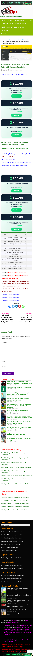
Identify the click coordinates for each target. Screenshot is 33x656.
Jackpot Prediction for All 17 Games (14, 631)
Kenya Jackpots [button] (20, 20)
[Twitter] (13, 306)
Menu (4, 34)
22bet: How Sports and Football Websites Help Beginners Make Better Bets (19, 422)
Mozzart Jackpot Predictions (17, 273)
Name (4, 361)
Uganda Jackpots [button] (20, 24)
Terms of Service (21, 640)
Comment (5, 342)
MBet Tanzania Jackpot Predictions (11, 578)
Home (3, 20)
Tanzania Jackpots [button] (7, 24)
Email (4, 367)
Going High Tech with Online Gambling (17, 588)
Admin (5, 70)
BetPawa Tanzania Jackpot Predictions (12, 575)
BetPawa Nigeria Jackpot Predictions (12, 565)
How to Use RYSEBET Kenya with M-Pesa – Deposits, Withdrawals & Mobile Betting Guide (19, 382)
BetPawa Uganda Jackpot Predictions (12, 558)
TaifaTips (14, 620)
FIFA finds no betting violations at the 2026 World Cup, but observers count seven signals (19, 416)
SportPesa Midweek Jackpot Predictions (12, 535)
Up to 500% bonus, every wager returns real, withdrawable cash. (16, 89)
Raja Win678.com (20, 633)
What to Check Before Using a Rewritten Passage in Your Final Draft (17, 411)
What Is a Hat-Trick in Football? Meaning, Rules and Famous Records (18, 399)
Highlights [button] (10, 20)
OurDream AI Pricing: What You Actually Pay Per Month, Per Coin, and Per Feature (18, 393)
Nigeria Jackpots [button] (6, 27)
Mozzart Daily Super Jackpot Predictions (12, 541)
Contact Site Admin (24, 653)
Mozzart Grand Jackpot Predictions (11, 544)
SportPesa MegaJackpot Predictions (11, 538)
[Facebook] (9, 306)
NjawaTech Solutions (13, 622)
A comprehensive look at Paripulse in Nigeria (19, 387)
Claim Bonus (16, 96)
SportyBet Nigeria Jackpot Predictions (12, 568)
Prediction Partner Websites (12, 625)
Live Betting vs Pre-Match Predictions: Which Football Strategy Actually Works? (19, 428)
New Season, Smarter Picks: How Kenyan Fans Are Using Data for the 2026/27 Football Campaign (19, 405)
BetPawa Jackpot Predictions (9, 547)
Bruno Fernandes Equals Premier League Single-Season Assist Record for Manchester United (19, 595)
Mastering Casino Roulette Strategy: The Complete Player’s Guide (18, 601)
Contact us (11, 641)
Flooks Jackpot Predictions (22, 40)
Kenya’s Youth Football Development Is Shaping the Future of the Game (17, 433)
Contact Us (4, 30)
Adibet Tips (25, 629)
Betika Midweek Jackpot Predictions (11, 532)
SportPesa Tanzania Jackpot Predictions (13, 582)
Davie (26, 620)
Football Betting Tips (22, 627)
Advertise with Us (26, 625)
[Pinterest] (19, 306)
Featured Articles (18, 27)
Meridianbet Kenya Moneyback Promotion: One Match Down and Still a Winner (19, 605)
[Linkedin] (16, 306)
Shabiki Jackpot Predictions (9, 550)
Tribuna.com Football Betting (12, 629)
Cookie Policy (12, 640)
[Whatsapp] (23, 306)
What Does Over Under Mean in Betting (17, 609)
